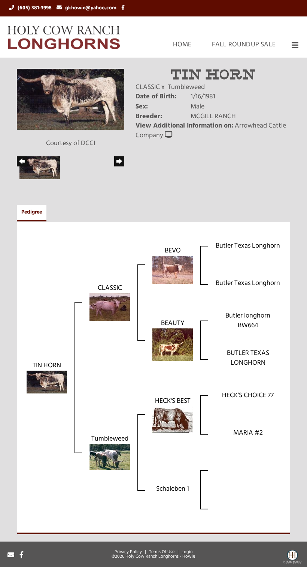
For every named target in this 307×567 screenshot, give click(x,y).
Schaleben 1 (172, 489)
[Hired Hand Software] (292, 558)
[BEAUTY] (172, 344)
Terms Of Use (161, 552)
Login (187, 552)
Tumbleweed (186, 87)
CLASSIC (148, 87)
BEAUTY (173, 323)
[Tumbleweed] (109, 457)
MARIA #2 (248, 433)
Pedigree (31, 212)
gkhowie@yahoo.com (91, 8)
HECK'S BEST (173, 401)
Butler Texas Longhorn (248, 246)
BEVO (173, 251)
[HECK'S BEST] (172, 419)
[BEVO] (172, 270)
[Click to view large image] (70, 99)
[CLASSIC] (109, 307)
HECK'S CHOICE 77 (248, 395)
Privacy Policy (128, 552)
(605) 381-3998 (35, 8)
